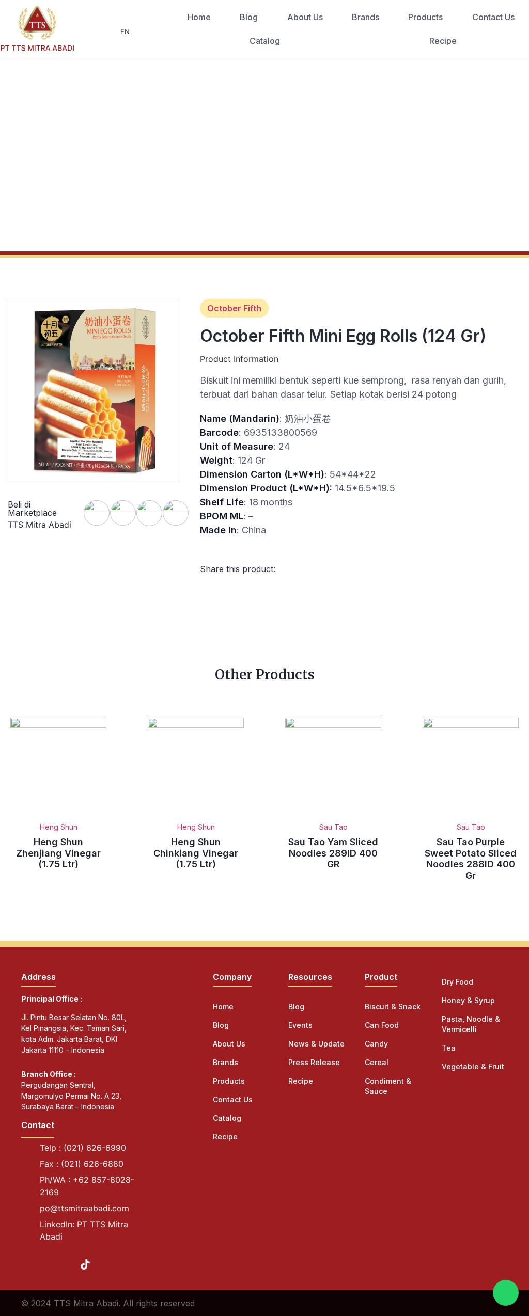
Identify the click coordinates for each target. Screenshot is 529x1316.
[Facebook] (26, 1264)
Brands (365, 17)
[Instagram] (46, 1264)
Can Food (382, 1025)
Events (300, 1025)
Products (425, 17)
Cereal (376, 1062)
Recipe (443, 41)
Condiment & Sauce (388, 1086)
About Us (305, 17)
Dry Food (457, 981)
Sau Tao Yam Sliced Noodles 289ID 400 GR (333, 852)
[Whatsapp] (506, 1293)
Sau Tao (333, 826)
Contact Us (493, 17)
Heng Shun (58, 826)
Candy (376, 1043)
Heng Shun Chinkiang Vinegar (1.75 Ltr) (195, 852)
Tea (449, 1047)
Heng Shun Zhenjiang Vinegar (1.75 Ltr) (58, 852)
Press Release (314, 1062)
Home (199, 17)
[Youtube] (65, 1264)
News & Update (316, 1043)
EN (125, 31)
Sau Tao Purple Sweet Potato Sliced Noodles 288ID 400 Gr (471, 858)
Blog (249, 17)
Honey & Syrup (468, 1000)
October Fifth (234, 308)
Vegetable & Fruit (473, 1066)
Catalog (265, 41)
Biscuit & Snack (393, 1006)
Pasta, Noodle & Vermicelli (471, 1024)
